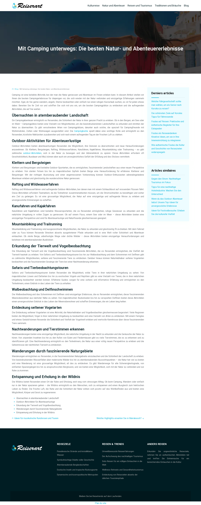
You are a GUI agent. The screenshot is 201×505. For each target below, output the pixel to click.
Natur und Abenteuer (113, 5)
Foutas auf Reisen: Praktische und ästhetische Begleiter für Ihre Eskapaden (167, 125)
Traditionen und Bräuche (168, 5)
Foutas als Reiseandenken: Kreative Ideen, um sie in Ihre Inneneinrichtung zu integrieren (166, 137)
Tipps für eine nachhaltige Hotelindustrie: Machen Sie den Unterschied (166, 190)
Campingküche (81, 131)
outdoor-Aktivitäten (32, 153)
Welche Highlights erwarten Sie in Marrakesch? (119, 418)
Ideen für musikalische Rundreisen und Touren (36, 418)
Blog (186, 5)
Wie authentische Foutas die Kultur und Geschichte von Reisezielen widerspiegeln (167, 148)
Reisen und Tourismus (140, 5)
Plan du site (100, 503)
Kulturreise (94, 5)
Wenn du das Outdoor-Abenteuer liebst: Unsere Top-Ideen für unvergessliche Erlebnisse (167, 202)
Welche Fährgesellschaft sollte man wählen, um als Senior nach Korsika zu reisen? (166, 105)
